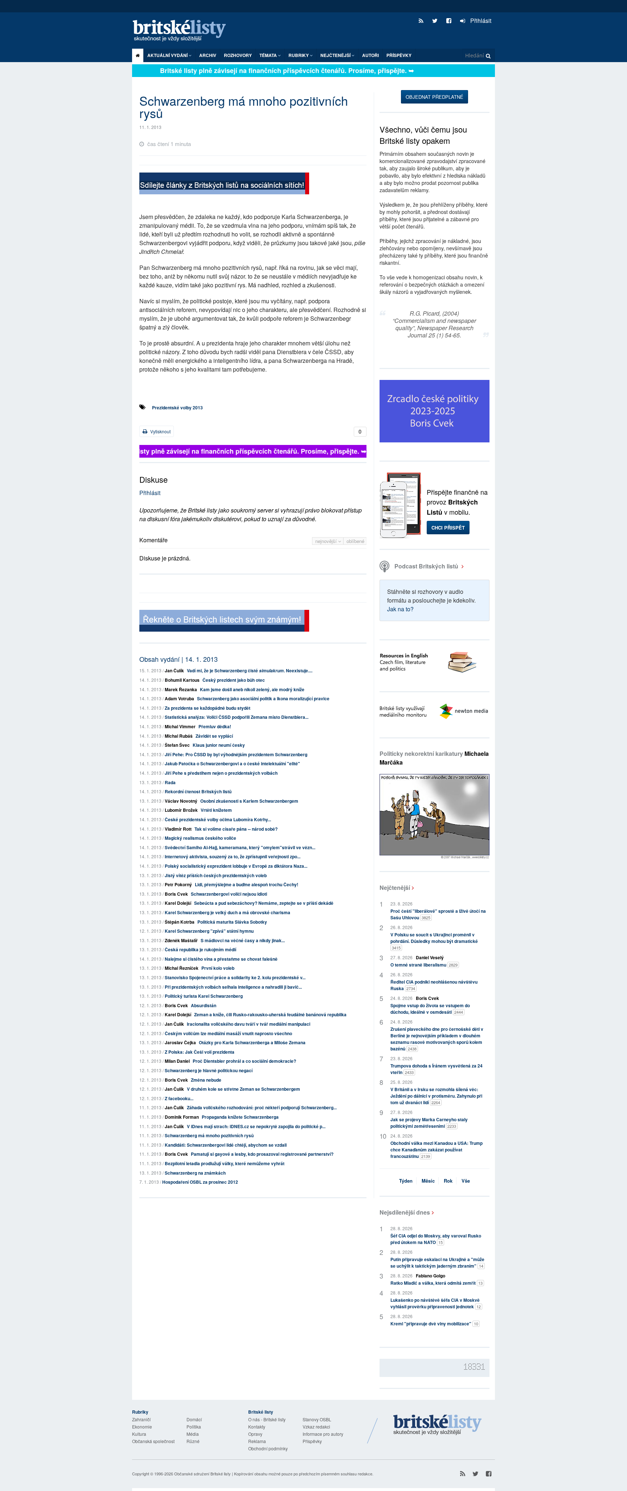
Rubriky (299, 55)
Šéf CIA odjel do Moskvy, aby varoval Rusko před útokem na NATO (435, 1238)
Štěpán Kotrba (179, 922)
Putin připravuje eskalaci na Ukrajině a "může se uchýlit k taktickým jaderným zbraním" (437, 1262)
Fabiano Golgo (430, 1275)
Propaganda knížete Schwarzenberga (240, 1117)
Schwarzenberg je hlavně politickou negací (209, 1070)
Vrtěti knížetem (216, 810)
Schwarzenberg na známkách (195, 1173)
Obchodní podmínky (268, 1448)
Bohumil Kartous (182, 680)
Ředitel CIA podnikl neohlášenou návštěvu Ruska (434, 985)
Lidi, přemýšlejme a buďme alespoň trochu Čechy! (246, 884)
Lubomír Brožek (181, 810)
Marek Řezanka (181, 689)
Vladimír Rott (178, 829)
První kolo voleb (217, 968)
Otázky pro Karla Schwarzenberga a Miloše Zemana (252, 1042)
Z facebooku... (179, 1098)
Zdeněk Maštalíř (181, 940)
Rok (448, 1180)
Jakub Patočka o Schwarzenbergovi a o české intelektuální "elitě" (232, 763)
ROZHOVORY (238, 55)
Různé (193, 1441)
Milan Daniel (177, 1061)
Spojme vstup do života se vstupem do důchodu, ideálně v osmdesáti (430, 1008)
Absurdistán (203, 1005)
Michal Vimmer (180, 726)
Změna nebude (206, 1080)
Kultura (139, 1434)
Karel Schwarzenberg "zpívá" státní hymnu (209, 931)
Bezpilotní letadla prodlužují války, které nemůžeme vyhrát (224, 1163)
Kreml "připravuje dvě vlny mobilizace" (434, 1323)
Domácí (194, 1419)
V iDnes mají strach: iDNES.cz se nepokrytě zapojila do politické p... (256, 1126)
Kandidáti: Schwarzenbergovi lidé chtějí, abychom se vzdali (226, 1145)
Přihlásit (480, 20)
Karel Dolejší (178, 903)
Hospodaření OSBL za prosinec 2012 (200, 1182)
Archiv (207, 55)
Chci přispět (448, 527)
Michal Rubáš (179, 736)
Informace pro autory (323, 1434)
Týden (406, 1180)
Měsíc (428, 1180)
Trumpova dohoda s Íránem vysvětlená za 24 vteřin (436, 1068)
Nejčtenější (395, 887)
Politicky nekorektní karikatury (434, 757)
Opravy (255, 1434)
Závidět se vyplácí (214, 736)
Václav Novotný (181, 801)
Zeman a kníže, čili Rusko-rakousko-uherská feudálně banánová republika (270, 1014)
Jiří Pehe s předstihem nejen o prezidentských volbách (221, 773)
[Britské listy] (224, 184)
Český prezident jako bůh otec (233, 680)
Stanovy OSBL (317, 1419)
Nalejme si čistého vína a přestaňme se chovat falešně (221, 959)
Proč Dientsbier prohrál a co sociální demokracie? (244, 1061)
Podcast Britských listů (426, 566)
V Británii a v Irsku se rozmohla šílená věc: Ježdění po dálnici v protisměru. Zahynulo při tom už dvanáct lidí (436, 1096)
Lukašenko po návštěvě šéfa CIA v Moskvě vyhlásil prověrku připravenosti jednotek (435, 1303)
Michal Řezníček (181, 968)
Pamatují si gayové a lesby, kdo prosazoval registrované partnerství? (262, 1154)
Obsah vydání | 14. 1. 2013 (178, 659)
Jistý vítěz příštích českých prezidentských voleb (216, 875)
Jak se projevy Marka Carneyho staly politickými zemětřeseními (429, 1122)
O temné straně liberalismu (424, 964)
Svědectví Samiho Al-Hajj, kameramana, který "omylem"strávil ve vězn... (240, 847)
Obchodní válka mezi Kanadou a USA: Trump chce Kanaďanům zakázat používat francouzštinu (436, 1149)
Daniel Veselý (430, 957)
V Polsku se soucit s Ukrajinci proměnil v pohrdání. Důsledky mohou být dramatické (434, 941)
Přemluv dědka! (214, 726)
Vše (466, 1180)
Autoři (370, 55)
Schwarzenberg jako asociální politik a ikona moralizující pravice (263, 698)
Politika (194, 1426)
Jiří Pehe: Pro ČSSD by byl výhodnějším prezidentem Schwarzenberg (236, 754)
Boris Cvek (176, 894)
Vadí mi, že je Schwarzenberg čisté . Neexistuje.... (249, 670)
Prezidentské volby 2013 (177, 407)
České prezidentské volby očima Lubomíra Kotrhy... (218, 819)
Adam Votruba (179, 698)
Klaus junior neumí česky (219, 745)
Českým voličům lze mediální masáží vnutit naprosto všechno (228, 1033)
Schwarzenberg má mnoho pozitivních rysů (209, 1135)
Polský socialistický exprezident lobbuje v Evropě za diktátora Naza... (236, 866)
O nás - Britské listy (267, 1419)
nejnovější (326, 541)
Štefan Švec (177, 745)
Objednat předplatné (434, 96)
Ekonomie (142, 1426)
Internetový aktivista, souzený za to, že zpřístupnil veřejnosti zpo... (232, 856)
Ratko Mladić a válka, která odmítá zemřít (436, 1283)
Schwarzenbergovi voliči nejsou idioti (229, 894)
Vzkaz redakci (316, 1426)
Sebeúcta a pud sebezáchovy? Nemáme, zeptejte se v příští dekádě (263, 903)
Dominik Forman (182, 1117)
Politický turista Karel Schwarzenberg (204, 996)
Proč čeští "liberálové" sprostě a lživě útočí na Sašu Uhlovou (438, 914)
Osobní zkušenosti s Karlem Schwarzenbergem (249, 801)
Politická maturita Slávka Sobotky (232, 922)
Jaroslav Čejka (180, 1042)
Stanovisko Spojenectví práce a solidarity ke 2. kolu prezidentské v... (235, 977)
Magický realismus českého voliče (200, 838)
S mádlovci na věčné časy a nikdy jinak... (243, 940)
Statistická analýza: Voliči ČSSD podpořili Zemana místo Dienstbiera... (236, 717)
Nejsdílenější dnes (405, 1212)
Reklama (257, 1441)
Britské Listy (437, 1425)
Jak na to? (400, 609)
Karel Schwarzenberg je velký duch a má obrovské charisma (227, 912)
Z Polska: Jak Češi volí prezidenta (199, 1052)
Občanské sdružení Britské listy (202, 1473)
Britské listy (183, 31)
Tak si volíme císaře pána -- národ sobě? (236, 829)
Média (193, 1434)
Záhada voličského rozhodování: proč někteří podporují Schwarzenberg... (262, 1107)
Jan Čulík (174, 670)
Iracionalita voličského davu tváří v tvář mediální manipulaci (248, 1024)
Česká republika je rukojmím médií (200, 949)
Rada (170, 782)
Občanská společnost (153, 1441)
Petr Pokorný (178, 884)
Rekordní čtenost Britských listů (198, 791)
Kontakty (256, 1426)
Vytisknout (160, 431)
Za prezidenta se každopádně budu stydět (207, 708)
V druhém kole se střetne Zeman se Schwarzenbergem (243, 1089)
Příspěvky (398, 55)
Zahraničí (141, 1419)
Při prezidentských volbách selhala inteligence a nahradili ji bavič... (233, 987)
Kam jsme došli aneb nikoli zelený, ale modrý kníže (252, 689)
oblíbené (355, 541)
